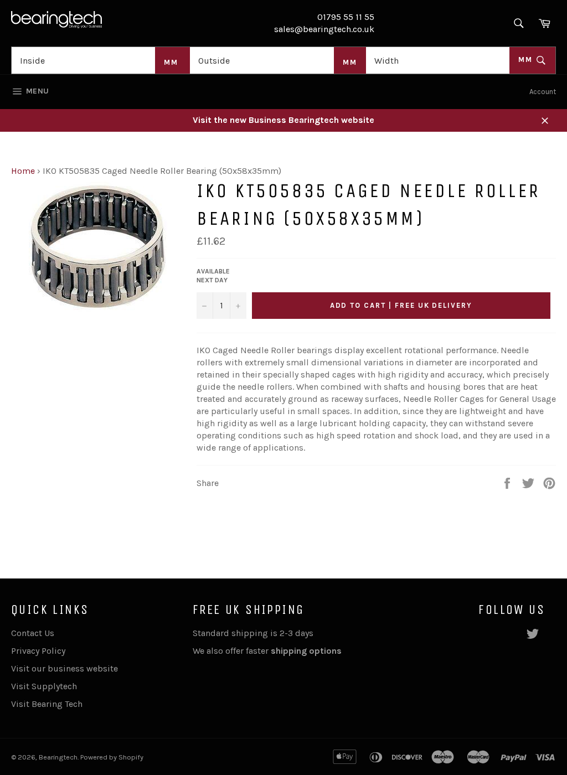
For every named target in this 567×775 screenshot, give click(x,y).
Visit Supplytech (44, 686)
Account (542, 91)
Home (23, 171)
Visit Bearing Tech (47, 704)
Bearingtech (58, 757)
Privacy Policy (38, 650)
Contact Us (32, 633)
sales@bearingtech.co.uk (324, 29)
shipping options (307, 650)
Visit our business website (64, 668)
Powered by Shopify (111, 757)
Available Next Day (213, 276)
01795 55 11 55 (345, 17)
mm (526, 59)
